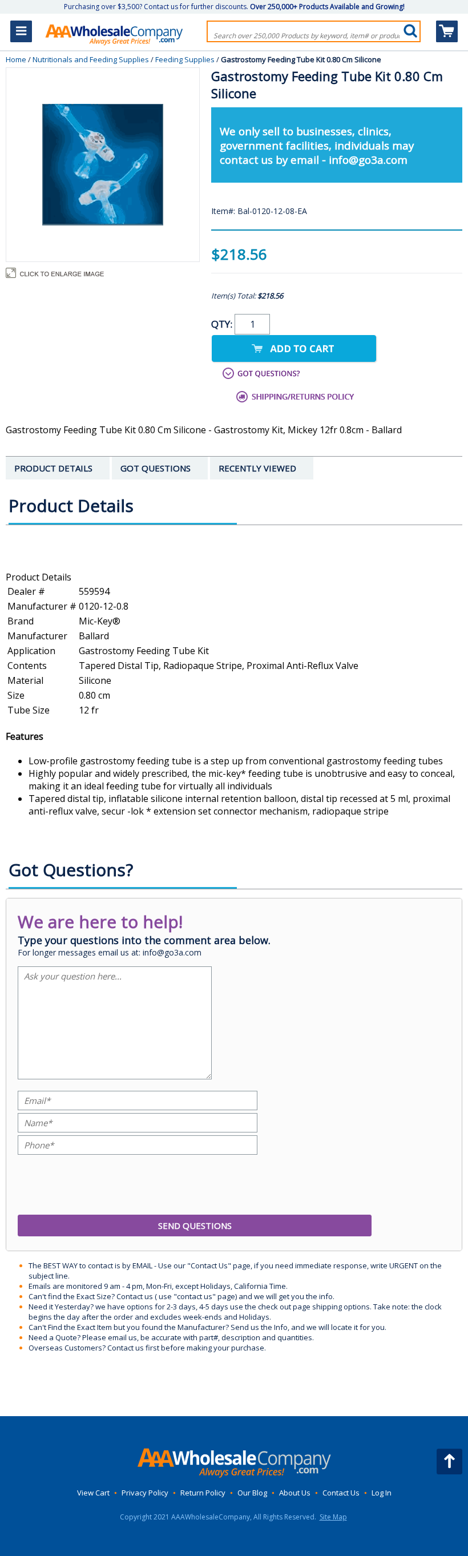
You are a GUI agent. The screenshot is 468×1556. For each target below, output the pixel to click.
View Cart (93, 1493)
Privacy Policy (145, 1493)
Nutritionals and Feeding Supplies (91, 59)
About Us (294, 1493)
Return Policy (202, 1493)
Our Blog (252, 1493)
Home (16, 59)
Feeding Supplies (185, 59)
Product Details (38, 577)
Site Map (333, 1517)
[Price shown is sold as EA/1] (234, 564)
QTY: (223, 323)
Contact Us (341, 1493)
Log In (382, 1493)
